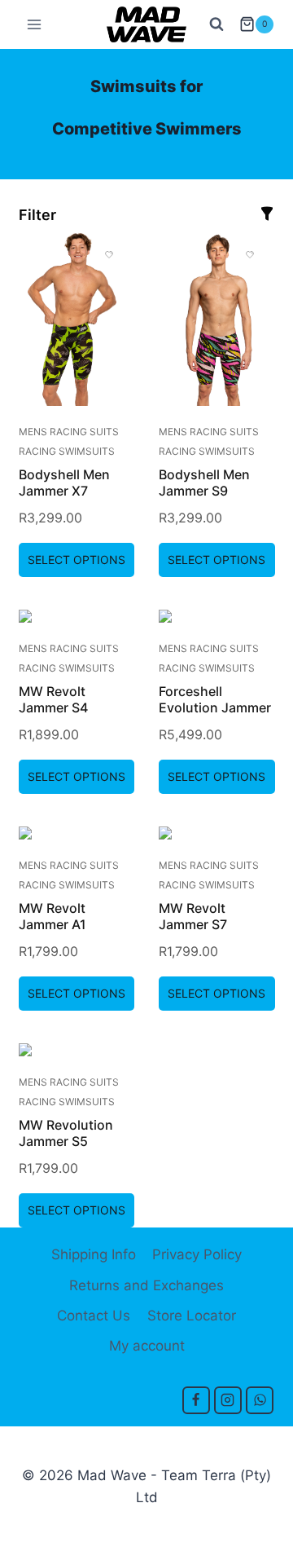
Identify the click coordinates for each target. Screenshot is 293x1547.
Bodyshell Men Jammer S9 (204, 482)
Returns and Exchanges (146, 1285)
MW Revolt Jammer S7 (193, 916)
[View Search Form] (216, 24)
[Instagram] (228, 1400)
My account (147, 1346)
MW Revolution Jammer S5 (66, 1133)
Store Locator (191, 1315)
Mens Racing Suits (69, 431)
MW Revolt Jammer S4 (53, 699)
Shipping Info (93, 1254)
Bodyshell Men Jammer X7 (64, 482)
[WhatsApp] (259, 1400)
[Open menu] (35, 24)
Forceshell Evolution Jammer (215, 699)
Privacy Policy (197, 1254)
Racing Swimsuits (67, 451)
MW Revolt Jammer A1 (52, 916)
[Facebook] (196, 1400)
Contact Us (93, 1315)
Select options (76, 559)
